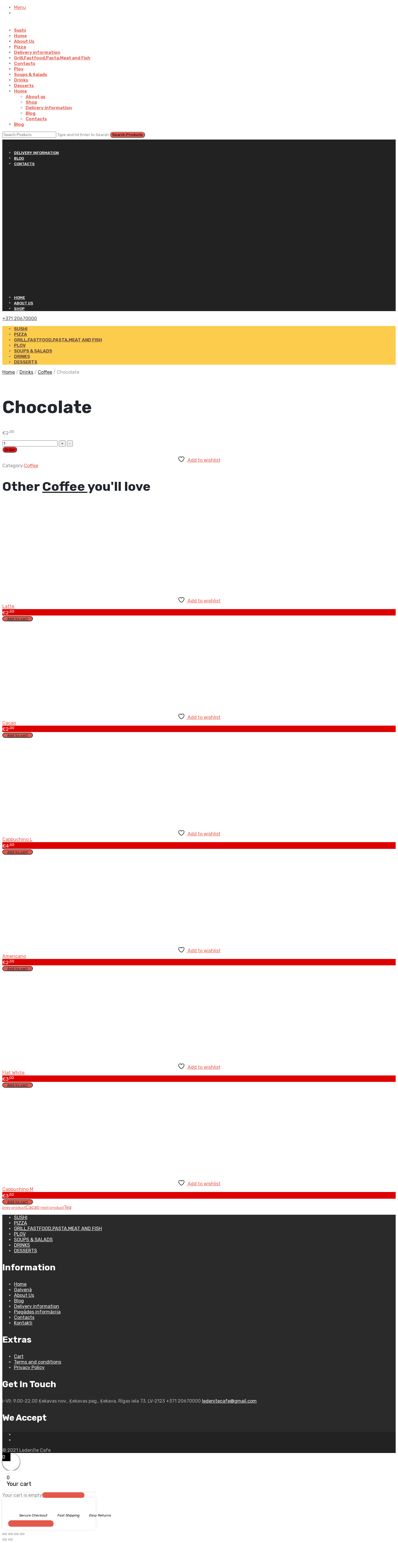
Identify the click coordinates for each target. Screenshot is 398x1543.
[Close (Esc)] (22, 1534)
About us (35, 96)
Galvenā (23, 1289)
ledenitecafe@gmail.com (229, 1401)
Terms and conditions (37, 1362)
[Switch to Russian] (24, 24)
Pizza (20, 47)
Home (20, 35)
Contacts (24, 63)
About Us (24, 41)
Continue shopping (31, 1523)
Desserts (24, 85)
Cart (19, 1356)
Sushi (20, 30)
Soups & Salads (30, 74)
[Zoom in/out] (4, 1534)
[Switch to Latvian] (17, 24)
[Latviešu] (10, 142)
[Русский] (5, 142)
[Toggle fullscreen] (10, 1534)
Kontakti (23, 1323)
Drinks (21, 80)
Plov (19, 69)
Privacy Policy (29, 1367)
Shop (31, 102)
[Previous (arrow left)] (4, 1539)
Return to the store (63, 1495)
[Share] (16, 1534)
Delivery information (37, 52)
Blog (31, 113)
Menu (20, 7)
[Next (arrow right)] (10, 1539)
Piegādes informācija (37, 1312)
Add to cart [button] (17, 619)
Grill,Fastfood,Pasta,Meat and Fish (52, 58)
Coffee (45, 372)
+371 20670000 (19, 318)
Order (10, 449)
